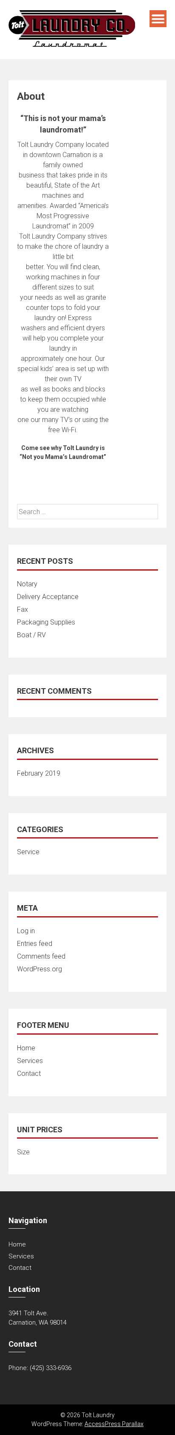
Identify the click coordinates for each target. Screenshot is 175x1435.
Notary (27, 584)
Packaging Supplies (46, 622)
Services (30, 1061)
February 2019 (38, 773)
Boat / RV (31, 635)
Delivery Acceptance (48, 597)
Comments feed (41, 956)
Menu (158, 18)
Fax (22, 609)
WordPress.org (39, 969)
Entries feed (34, 944)
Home (26, 1048)
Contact (29, 1073)
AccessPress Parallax (114, 1424)
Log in (26, 931)
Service (28, 852)
